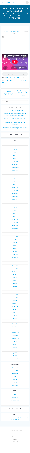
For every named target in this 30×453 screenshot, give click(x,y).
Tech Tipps (15, 382)
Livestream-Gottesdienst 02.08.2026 (15, 110)
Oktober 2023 (15, 231)
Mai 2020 (15, 350)
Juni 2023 (15, 242)
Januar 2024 (15, 222)
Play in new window (10, 77)
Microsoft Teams (15, 444)
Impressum (15, 439)
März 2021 (15, 321)
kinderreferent (25, 417)
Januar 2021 (15, 326)
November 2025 (15, 167)
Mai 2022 (15, 280)
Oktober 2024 (15, 199)
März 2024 (15, 216)
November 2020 (15, 332)
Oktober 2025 (15, 170)
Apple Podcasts (10, 80)
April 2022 (15, 283)
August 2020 (15, 341)
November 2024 (15, 196)
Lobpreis (15, 376)
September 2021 (15, 303)
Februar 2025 (15, 187)
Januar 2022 (15, 292)
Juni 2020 (15, 347)
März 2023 (15, 251)
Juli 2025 (15, 173)
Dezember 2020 (15, 329)
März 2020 (15, 355)
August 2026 (15, 144)
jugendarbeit (7, 417)
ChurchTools (15, 441)
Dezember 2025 (15, 164)
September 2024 (15, 202)
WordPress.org (15, 403)
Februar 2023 (15, 254)
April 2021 (15, 318)
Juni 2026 (15, 149)
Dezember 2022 (15, 260)
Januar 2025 (15, 190)
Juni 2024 (15, 207)
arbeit (3, 417)
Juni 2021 (15, 312)
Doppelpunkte (15, 367)
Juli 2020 (15, 344)
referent (12, 419)
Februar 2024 (15, 219)
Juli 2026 (15, 147)
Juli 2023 (15, 239)
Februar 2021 (15, 323)
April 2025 (15, 181)
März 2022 (15, 286)
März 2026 (15, 158)
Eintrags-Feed (15, 397)
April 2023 (15, 248)
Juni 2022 (15, 277)
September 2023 (15, 234)
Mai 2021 (15, 315)
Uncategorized (15, 385)
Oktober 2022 (15, 265)
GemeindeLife (15, 370)
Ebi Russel (6, 31)
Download (18, 77)
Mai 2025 (15, 178)
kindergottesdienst (19, 417)
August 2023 (15, 236)
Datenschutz (15, 436)
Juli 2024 (15, 205)
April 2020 (15, 353)
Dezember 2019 (15, 358)
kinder (14, 417)
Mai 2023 (15, 245)
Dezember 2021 (15, 294)
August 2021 (15, 306)
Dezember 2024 (15, 193)
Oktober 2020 (15, 335)
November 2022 (15, 263)
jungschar (11, 417)
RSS (3, 82)
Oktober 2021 (15, 300)
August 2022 (15, 271)
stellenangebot (16, 419)
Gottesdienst (13, 31)
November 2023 (15, 228)
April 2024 (15, 213)
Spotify (16, 80)
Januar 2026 (15, 161)
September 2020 (15, 338)
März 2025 (15, 184)
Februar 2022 (15, 289)
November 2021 (15, 297)
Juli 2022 (15, 274)
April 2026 (15, 155)
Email (24, 80)
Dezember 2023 (15, 225)
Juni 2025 (15, 176)
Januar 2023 (15, 257)
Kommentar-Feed (15, 400)
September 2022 (15, 268)
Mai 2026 (15, 152)
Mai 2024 (15, 210)
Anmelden (15, 394)
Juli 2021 (15, 309)
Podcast (17, 31)
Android (20, 80)
